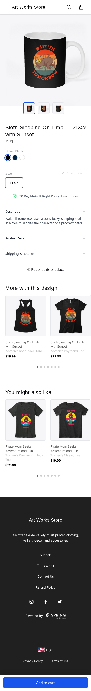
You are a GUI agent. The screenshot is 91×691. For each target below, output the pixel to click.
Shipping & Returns (19, 253)
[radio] (14, 183)
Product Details (16, 238)
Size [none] (8, 173)
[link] (26, 315)
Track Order (45, 565)
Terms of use (59, 661)
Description (13, 211)
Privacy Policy (33, 661)
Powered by (34, 616)
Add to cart (45, 682)
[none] (71, 173)
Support (45, 555)
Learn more (69, 196)
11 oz (14, 183)
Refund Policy (45, 587)
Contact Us (46, 576)
